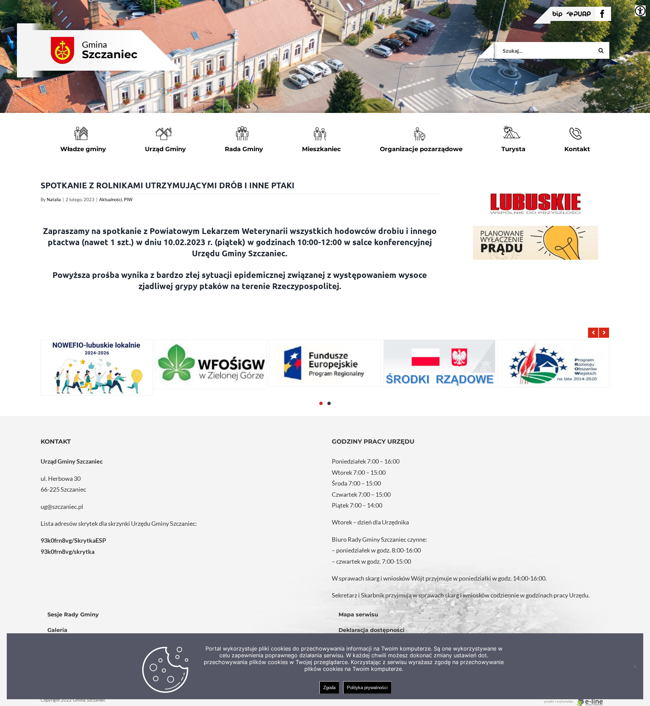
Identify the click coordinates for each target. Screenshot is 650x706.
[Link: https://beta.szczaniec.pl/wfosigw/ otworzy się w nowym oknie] (211, 364)
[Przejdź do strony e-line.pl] (575, 700)
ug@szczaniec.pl (62, 506)
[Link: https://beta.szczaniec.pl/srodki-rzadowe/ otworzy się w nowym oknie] (439, 363)
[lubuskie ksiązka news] (535, 203)
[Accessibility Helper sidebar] (640, 10)
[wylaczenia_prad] (535, 243)
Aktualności (110, 199)
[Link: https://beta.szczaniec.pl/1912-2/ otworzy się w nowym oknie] (325, 362)
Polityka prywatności (367, 687)
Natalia (54, 199)
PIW (128, 199)
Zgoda (329, 687)
